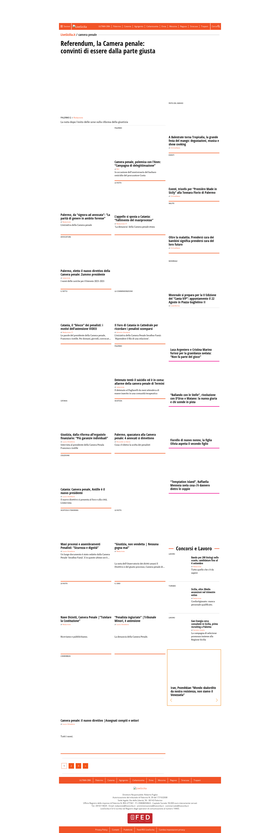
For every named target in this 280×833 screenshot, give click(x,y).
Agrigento (138, 26)
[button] (171, 700)
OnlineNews (175, 148)
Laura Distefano (69, 442)
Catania (127, 26)
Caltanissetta (152, 26)
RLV (118, 169)
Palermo (117, 26)
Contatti (115, 829)
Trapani (204, 26)
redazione (66, 278)
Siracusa (194, 26)
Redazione (78, 117)
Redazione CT (122, 224)
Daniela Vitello (199, 630)
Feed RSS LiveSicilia (145, 829)
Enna (164, 26)
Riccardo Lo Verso (123, 442)
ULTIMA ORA (104, 26)
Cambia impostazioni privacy (172, 829)
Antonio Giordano (123, 332)
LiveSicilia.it (68, 34)
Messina (173, 26)
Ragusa (183, 26)
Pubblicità (128, 829)
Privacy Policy (101, 829)
